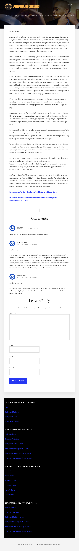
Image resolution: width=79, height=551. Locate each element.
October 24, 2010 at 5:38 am (27, 244)
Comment (12, 313)
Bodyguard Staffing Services (14, 444)
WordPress (54, 544)
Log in (60, 544)
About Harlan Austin (12, 422)
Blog (6, 407)
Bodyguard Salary (11, 434)
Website (12, 368)
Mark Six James (10, 490)
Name (11, 345)
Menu (71, 4)
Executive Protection (12, 439)
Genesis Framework (44, 544)
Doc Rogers (22, 242)
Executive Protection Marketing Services (18, 458)
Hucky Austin (9, 476)
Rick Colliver (9, 495)
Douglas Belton (10, 485)
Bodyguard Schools (11, 417)
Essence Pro (32, 544)
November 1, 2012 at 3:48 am (27, 229)
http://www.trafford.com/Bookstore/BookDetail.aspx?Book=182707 (33, 192)
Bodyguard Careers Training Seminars (18, 453)
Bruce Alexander (10, 480)
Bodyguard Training (12, 412)
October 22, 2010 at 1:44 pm (27, 277)
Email (11, 356)
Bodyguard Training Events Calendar (17, 449)
